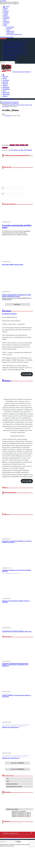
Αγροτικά (5, 14)
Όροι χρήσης (17, 839)
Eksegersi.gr (8, 115)
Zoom (8, 30)
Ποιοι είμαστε (7, 839)
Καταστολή (6, 16)
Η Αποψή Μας (10, 27)
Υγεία (4, 19)
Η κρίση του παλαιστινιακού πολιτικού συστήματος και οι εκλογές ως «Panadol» (15, 54)
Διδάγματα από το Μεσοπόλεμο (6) (16, 757)
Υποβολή (18, 841)
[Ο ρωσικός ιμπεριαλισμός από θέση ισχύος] (17, 228)
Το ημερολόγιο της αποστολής (19, 811)
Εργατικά (5, 12)
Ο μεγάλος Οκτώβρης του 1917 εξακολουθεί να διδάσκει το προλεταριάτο (16, 695)
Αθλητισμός (6, 22)
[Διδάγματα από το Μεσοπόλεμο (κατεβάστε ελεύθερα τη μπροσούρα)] (17, 597)
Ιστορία (5, 24)
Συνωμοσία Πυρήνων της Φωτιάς (14, 786)
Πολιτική (5, 8)
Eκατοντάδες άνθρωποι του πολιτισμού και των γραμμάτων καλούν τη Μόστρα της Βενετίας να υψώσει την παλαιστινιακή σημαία (14, 46)
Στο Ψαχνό (9, 28)
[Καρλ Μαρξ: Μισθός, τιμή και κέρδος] (15, 263)
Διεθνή (5, 9)
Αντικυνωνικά (10, 32)
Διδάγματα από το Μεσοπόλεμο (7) (16, 726)
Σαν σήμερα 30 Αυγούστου (9, 59)
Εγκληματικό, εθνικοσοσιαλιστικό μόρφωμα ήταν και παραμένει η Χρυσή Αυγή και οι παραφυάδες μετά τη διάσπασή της (15, 665)
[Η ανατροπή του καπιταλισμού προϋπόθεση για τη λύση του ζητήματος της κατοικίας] (17, 537)
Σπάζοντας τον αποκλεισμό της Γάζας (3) (21, 813)
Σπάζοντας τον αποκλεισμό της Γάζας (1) (21, 816)
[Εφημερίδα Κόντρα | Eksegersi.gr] (15, 71)
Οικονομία (6, 11)
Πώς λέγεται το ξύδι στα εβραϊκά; (21, 150)
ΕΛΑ (8, 781)
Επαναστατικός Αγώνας (12, 783)
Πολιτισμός (6, 21)
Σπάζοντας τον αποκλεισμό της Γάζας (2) (21, 815)
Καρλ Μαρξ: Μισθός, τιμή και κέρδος (12, 264)
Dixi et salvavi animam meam (14, 34)
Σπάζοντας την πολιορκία (12, 809)
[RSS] (24, 836)
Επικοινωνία (12, 839)
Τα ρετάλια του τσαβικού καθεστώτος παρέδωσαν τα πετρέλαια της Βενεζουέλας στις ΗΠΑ (16, 42)
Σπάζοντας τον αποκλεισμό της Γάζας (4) (21, 812)
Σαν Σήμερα (6, 311)
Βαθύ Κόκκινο (10, 31)
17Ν (7, 778)
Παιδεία (5, 15)
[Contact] (27, 836)
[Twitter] (17, 836)
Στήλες (5, 25)
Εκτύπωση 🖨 (27, 374)
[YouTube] (20, 836)
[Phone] (31, 836)
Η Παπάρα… (7, 380)
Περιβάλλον (6, 18)
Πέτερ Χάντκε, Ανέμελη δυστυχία (11, 57)
